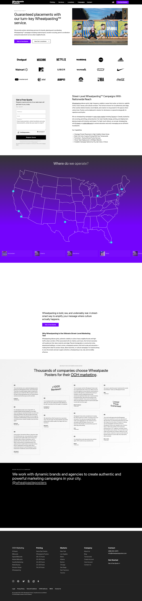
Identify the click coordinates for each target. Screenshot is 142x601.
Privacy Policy (35, 142)
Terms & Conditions (32, 588)
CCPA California (43, 588)
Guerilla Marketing (17, 562)
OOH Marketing (18, 548)
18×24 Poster (40, 567)
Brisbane (30, 594)
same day (82, 420)
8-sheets (78, 123)
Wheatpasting (76, 103)
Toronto (113, 117)
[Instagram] (14, 581)
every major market (99, 117)
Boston (62, 562)
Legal (13, 588)
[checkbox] (18, 132)
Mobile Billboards (17, 559)
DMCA (51, 588)
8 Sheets (15, 551)
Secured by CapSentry (41, 132)
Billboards (15, 554)
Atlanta (62, 559)
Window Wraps (16, 567)
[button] (22, 41)
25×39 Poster (40, 559)
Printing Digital (16, 594)
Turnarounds (88, 557)
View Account (88, 562)
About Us (87, 551)
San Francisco (64, 570)
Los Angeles (64, 554)
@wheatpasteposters (29, 482)
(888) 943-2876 (113, 551)
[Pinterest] (19, 581)
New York (63, 551)
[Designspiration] (35, 581)
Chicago (62, 565)
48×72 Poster (40, 557)
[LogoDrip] (40, 581)
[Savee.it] (30, 581)
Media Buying (16, 565)
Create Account (89, 559)
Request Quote (31, 137)
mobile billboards (87, 123)
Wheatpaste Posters (42, 554)
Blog (85, 554)
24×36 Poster (40, 562)
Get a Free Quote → (114, 563)
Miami (62, 557)
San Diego (63, 567)
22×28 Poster (40, 565)
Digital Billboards (17, 557)
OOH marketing (83, 374)
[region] (65, 253)
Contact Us (87, 565)
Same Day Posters (41, 551)
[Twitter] (25, 581)
